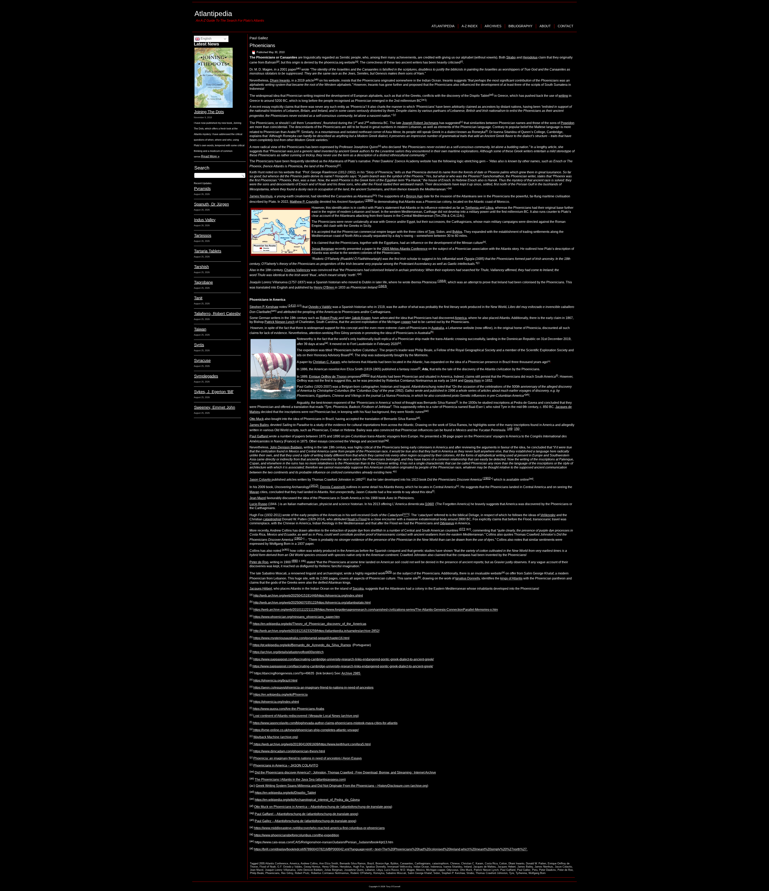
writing (563, 95)
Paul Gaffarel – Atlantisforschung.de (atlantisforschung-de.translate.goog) (306, 814)
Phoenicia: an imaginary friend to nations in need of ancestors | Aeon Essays (307, 758)
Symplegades (206, 376)
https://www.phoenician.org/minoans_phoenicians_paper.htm (296, 617)
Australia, (438, 328)
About (545, 26)
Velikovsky (548, 515)
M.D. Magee (407, 869)
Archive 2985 (351, 673)
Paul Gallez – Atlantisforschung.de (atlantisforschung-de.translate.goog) (305, 821)
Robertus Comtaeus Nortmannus (330, 873)
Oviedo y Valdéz (320, 307)
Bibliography (520, 26)
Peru (534, 869)
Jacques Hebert (506, 866)
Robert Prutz (329, 318)
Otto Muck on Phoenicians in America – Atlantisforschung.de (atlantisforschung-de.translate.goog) (323, 807)
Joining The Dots (209, 112)
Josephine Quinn (353, 869)
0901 (365, 375)
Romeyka (378, 873)
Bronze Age (414, 196)
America (461, 318)
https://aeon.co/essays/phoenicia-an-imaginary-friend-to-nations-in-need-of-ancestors (313, 687)
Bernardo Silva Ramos (353, 863)
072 (462, 529)
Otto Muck (257, 419)
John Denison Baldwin (286, 447)
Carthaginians (423, 863)
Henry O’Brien (324, 287)
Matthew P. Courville (304, 201)
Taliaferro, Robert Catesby (217, 313)
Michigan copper (435, 869)
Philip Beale (257, 873)
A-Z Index (470, 26)
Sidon (436, 873)
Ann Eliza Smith (328, 863)
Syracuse (202, 360)
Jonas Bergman (323, 248)
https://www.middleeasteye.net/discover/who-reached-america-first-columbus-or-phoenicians (319, 828)
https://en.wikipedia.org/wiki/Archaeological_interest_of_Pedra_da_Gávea (307, 799)
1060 (429, 504)
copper (406, 322)
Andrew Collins (309, 863)
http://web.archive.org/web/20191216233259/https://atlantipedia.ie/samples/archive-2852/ (316, 631)
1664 (441, 281)
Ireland (468, 866)
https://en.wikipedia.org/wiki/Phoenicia (280, 694)
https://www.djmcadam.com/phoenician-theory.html (289, 751)
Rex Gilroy (287, 873)
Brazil (370, 863)
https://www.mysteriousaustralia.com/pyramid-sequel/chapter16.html (301, 638)
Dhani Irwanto (280, 80)
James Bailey (259, 425)
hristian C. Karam (327, 362)
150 (516, 429)
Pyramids (202, 188)
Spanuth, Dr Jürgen (211, 204)
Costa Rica (491, 863)
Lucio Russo (258, 504)
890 (295, 561)
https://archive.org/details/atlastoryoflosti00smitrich (288, 652)
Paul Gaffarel (259, 436)
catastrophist (272, 519)
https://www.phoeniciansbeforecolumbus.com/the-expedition (296, 835)
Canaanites (406, 863)
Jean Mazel (258, 498)
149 (509, 429)
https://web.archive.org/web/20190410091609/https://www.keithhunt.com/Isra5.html (312, 744)
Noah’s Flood (357, 519)
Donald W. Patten (536, 863)
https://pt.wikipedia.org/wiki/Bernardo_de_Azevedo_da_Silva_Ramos (302, 645)
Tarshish (201, 266)
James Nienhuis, (261, 196)
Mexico (420, 869)
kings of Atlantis (511, 578)
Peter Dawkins (547, 869)
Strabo (511, 57)
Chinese (455, 863)
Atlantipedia (213, 13)
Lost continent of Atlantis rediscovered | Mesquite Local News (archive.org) (306, 716)
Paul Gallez (523, 869)
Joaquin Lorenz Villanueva (280, 869)
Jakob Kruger (361, 318)
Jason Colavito (261, 479)
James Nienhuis (543, 866)
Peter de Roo (259, 562)
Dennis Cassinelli (333, 487)
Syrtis (199, 345)
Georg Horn (472, 380)
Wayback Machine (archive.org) (275, 737)
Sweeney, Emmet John (214, 407)
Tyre (431, 231)
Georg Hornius (312, 866)
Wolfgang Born (537, 873)
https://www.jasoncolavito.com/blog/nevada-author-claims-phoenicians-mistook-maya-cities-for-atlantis (325, 723)
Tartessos (202, 235)
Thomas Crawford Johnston (491, 873)
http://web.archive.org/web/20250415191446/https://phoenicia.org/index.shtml (308, 595)
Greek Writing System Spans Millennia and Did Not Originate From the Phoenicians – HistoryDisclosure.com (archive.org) (342, 785)
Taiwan (200, 329)
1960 (369, 200)
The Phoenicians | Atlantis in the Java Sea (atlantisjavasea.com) (300, 779)
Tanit (198, 298)
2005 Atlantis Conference (273, 863)
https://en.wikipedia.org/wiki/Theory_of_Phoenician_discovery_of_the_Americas (309, 624)
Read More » (210, 156)
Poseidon (567, 123)
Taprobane (203, 282)
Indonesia (436, 866)
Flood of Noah (268, 866)
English (205, 38)
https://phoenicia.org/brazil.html (275, 680)
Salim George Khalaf (420, 873)
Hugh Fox (358, 866)
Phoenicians (262, 45)
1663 (382, 286)
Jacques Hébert (261, 588)
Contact (565, 26)
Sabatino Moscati (396, 873)
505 (388, 572)
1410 (292, 305)
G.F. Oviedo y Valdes (289, 866)
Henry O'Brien (330, 866)
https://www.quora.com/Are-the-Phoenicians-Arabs (288, 708)
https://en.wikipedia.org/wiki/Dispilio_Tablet (285, 792)
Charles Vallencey (297, 270)
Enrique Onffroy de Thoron (328, 376)
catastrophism (440, 863)
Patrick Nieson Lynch (280, 322)
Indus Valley (204, 220)
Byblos (457, 231)
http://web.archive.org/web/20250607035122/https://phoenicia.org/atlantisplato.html (312, 602)
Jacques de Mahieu (484, 866)
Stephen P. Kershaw (264, 307)
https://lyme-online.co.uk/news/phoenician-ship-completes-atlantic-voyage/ (306, 730)
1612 (314, 485)
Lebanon (370, 869)
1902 (487, 478)
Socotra (358, 588)
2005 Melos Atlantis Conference (405, 248)
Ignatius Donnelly (467, 578)
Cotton (503, 863)
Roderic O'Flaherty (361, 873)
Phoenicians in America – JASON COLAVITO (285, 765)
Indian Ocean (421, 866)
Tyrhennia (521, 873)
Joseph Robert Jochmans (420, 123)
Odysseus (447, 523)
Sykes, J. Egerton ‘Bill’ (214, 391)
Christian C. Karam (472, 863)
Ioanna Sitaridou (452, 866)
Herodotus (530, 57)
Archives (493, 26)
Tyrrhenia (472, 207)
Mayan (254, 492)
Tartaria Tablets (207, 251)
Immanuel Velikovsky (399, 866)
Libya (489, 207)
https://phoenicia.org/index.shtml (276, 701)
